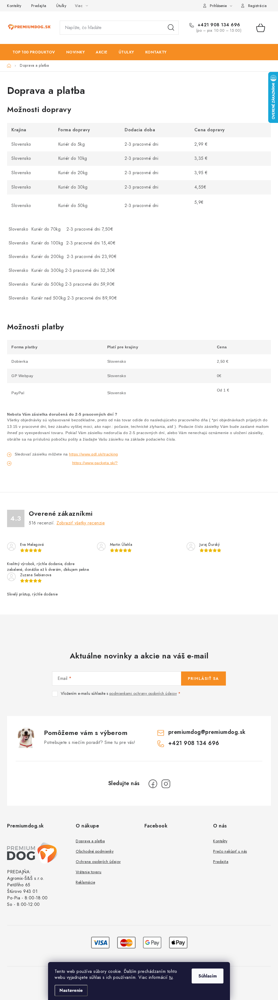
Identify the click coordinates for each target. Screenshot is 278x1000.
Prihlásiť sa (203, 678)
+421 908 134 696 (218, 25)
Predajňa (38, 5)
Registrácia (257, 5)
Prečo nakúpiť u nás (230, 851)
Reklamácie (85, 882)
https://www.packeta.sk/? (95, 463)
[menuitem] (34, 52)
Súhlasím (207, 976)
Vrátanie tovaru (89, 872)
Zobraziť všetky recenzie (80, 523)
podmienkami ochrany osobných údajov (143, 693)
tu (171, 977)
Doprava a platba (90, 841)
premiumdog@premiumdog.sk (207, 732)
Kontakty (14, 5)
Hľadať (171, 28)
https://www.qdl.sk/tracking (93, 454)
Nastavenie (71, 990)
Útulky (61, 5)
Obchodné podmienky (94, 851)
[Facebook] (153, 783)
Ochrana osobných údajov (98, 861)
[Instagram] (166, 783)
